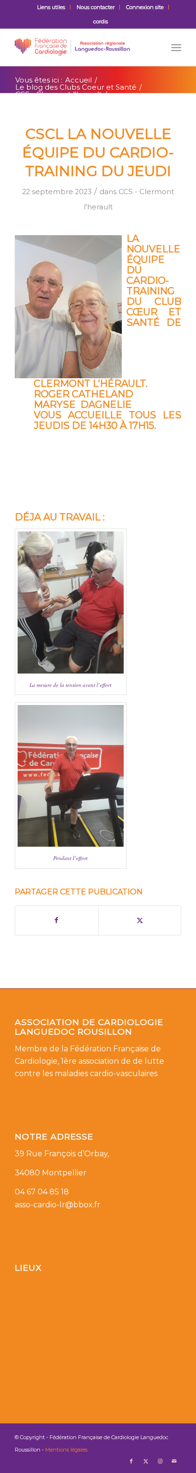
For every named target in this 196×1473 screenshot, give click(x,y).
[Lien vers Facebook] (131, 1461)
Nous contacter (96, 7)
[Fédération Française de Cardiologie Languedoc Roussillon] (81, 47)
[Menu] (176, 47)
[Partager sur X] (139, 920)
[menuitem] (51, 7)
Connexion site (145, 7)
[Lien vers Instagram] (160, 1461)
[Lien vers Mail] (174, 1461)
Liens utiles (51, 7)
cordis (100, 21)
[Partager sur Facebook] (56, 920)
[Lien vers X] (145, 1461)
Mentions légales (66, 1449)
